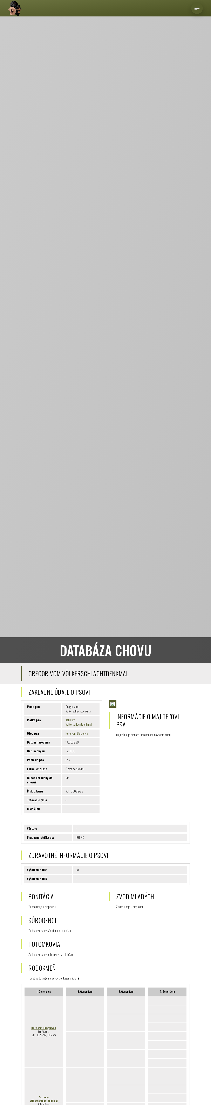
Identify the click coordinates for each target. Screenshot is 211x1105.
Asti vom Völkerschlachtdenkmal (79, 722)
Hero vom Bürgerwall (77, 733)
